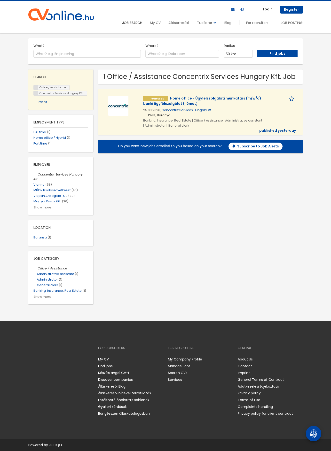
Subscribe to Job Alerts (258, 146)
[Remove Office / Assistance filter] (35, 268)
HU (242, 9)
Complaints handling (255, 406)
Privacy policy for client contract (265, 413)
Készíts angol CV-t (113, 372)
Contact (245, 366)
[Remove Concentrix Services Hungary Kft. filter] (35, 174)
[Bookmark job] (292, 98)
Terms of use (249, 399)
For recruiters (257, 22)
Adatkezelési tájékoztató (258, 386)
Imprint (244, 372)
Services (175, 379)
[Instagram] (39, 359)
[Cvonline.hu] (61, 14)
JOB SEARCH (132, 22)
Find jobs (105, 366)
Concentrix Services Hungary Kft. (187, 110)
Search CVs (177, 372)
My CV (155, 22)
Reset (42, 101)
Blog (227, 22)
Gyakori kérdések (112, 406)
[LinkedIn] (47, 359)
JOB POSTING (292, 22)
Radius (229, 45)
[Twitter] (55, 359)
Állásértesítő (178, 22)
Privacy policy (249, 393)
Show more (42, 207)
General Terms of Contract (261, 379)
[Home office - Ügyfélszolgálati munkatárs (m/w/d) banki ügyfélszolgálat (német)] (118, 105)
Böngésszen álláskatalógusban (124, 413)
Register (291, 9)
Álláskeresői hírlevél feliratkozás (124, 393)
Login (268, 9)
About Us (245, 359)
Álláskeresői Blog (112, 386)
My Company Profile (185, 359)
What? (39, 45)
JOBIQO (55, 445)
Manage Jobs (179, 366)
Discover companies (115, 379)
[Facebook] (31, 359)
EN (233, 9)
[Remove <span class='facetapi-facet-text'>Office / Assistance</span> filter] (36, 87)
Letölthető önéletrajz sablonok (123, 399)
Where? (151, 45)
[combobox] (87, 54)
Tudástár (205, 22)
